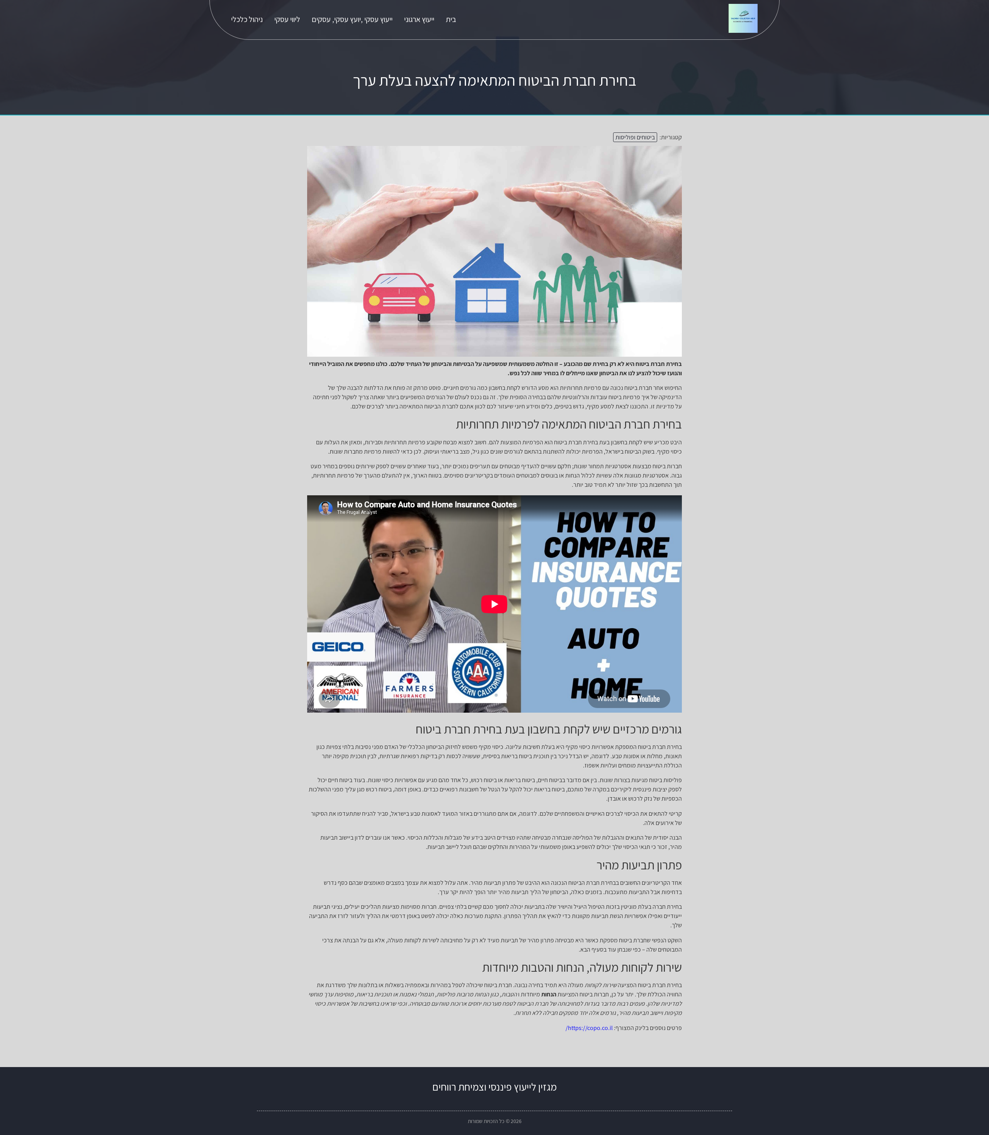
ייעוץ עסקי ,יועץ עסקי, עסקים (352, 19)
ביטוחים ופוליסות (635, 137)
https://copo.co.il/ (589, 1028)
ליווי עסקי (287, 19)
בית (451, 19)
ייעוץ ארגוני (419, 19)
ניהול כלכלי (247, 19)
